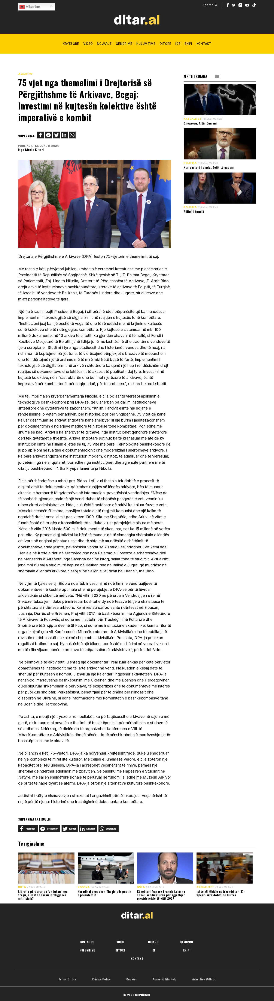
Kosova (83, 887)
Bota (22, 887)
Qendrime (124, 43)
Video (88, 43)
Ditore (165, 43)
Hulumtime (145, 43)
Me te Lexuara (195, 76)
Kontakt (204, 43)
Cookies (131, 979)
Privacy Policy (101, 979)
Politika (190, 163)
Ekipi (188, 43)
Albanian (32, 7)
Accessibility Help (164, 979)
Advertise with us (204, 979)
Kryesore (71, 43)
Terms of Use (67, 979)
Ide (177, 43)
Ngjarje (104, 43)
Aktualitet (25, 74)
